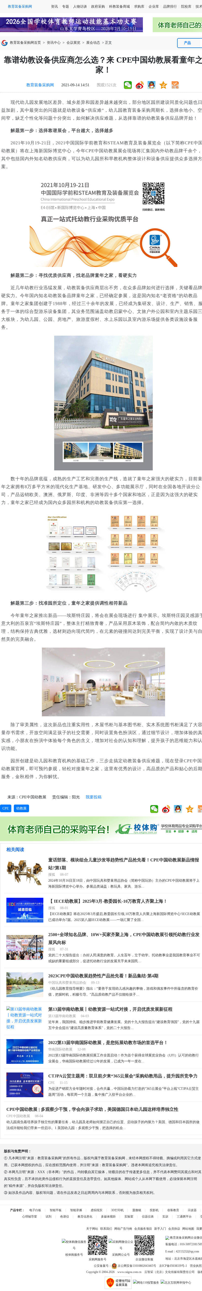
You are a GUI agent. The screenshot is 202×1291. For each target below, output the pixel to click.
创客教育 (173, 1210)
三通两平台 (184, 1216)
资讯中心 (54, 42)
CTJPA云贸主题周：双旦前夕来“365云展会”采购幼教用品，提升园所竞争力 (123, 1075)
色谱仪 (64, 1216)
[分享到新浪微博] (140, 85)
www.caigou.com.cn (129, 1272)
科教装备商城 (119, 6)
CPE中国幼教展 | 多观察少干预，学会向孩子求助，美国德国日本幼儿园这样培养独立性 (92, 1109)
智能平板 (56, 1210)
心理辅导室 (29, 1216)
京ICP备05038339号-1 (173, 1266)
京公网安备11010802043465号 (136, 1266)
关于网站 (92, 1228)
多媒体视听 (108, 1216)
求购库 (139, 6)
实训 (165, 1216)
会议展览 (73, 42)
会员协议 (174, 1228)
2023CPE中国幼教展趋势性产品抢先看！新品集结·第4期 (103, 975)
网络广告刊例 (123, 1228)
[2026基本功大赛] (71, 24)
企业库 (154, 6)
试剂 (48, 1216)
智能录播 (76, 1210)
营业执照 (196, 1266)
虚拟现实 (96, 1210)
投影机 (154, 1210)
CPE (5, 808)
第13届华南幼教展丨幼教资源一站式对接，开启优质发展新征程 (110, 1009)
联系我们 (106, 1228)
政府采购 (98, 6)
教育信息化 (85, 1216)
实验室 (128, 1216)
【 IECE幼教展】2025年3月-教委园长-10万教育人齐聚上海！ (108, 901)
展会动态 (93, 42)
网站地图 (188, 1228)
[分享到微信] (128, 85)
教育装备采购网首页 (25, 42)
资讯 (54, 6)
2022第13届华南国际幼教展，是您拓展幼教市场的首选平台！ (108, 1042)
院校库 (186, 6)
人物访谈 (80, 6)
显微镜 (136, 1210)
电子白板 (35, 1210)
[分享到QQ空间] (163, 85)
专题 (65, 6)
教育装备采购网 (40, 85)
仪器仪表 (148, 1216)
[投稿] (175, 85)
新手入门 (160, 1228)
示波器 (192, 1210)
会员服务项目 (143, 1228)
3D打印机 (117, 1210)
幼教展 (21, 808)
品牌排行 (170, 6)
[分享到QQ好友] (151, 85)
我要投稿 (93, 797)
